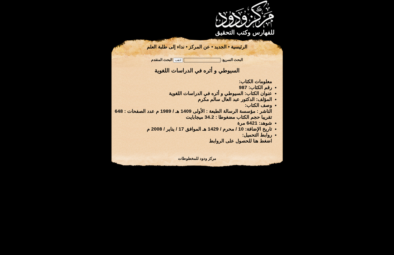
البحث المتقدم (161, 60)
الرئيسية (239, 47)
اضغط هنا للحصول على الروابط (240, 141)
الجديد (220, 47)
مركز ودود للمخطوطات (197, 158)
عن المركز (199, 47)
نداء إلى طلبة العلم (165, 47)
